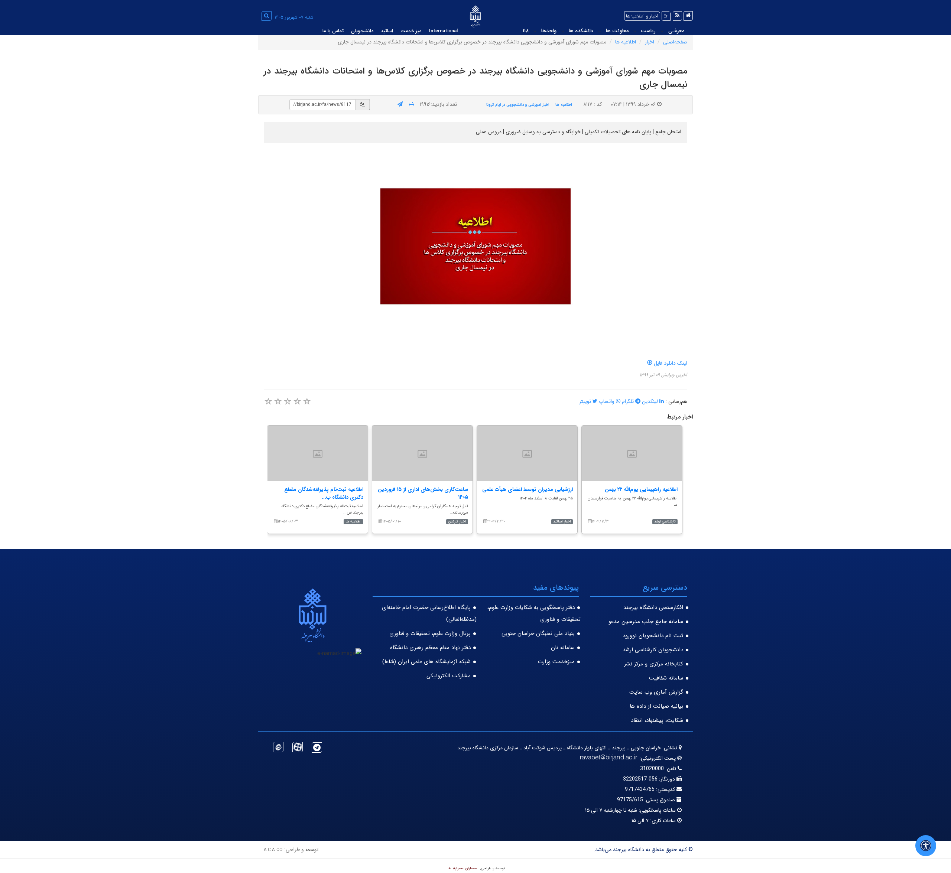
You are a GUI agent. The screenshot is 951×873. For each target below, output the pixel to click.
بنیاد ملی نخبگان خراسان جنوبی (538, 633)
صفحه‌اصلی (675, 42)
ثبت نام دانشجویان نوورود (653, 635)
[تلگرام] (317, 747)
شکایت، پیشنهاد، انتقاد (657, 720)
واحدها (548, 31)
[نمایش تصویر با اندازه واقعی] (476, 246)
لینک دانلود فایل (669, 363)
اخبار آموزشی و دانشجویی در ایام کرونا (517, 105)
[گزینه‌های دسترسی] (925, 845)
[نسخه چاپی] (411, 104)
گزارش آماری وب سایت (656, 692)
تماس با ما (333, 31)
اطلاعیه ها (625, 42)
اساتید (387, 31)
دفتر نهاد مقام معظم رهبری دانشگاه (430, 647)
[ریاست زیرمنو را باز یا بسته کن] (635, 31)
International (443, 31)
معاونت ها (617, 31)
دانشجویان (362, 31)
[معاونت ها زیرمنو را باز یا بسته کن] (599, 31)
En (666, 16)
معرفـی (676, 31)
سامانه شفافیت (666, 678)
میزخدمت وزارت (556, 661)
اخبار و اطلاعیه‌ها (642, 16)
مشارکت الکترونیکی (448, 675)
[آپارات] (297, 747)
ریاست (648, 31)
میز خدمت (411, 31)
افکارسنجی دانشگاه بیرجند (653, 607)
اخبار (649, 42)
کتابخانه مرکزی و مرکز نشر (653, 663)
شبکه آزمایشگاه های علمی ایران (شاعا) (426, 661)
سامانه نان (563, 647)
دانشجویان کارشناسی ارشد (653, 649)
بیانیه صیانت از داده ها (656, 706)
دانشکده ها (581, 31)
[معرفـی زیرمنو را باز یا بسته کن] (662, 31)
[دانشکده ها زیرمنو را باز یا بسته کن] (562, 31)
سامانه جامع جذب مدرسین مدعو (645, 621)
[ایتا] (278, 747)
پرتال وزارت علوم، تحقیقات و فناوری (430, 633)
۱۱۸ (526, 31)
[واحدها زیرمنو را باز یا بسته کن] (535, 31)
